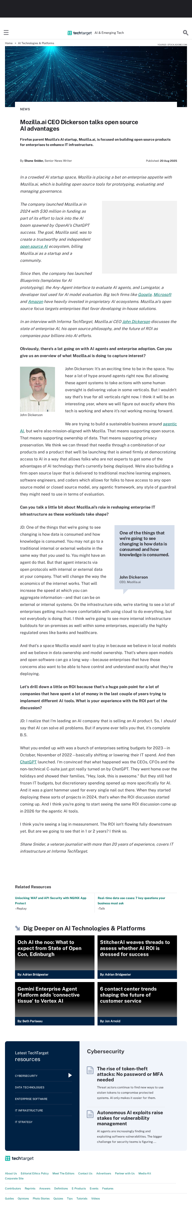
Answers (44, 1188)
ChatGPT (28, 762)
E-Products (79, 1188)
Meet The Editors (63, 1173)
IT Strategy (23, 1121)
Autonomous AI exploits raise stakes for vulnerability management (130, 1118)
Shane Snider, (34, 161)
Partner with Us (125, 1173)
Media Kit (144, 1173)
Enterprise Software (31, 1098)
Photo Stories (41, 1198)
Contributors (13, 1188)
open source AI (34, 246)
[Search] (186, 33)
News (25, 109)
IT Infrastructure (29, 1110)
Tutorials (82, 1198)
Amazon (35, 301)
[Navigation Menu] (6, 33)
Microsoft (162, 294)
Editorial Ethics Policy (35, 1173)
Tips (70, 1198)
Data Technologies (29, 1087)
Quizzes (58, 1198)
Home (8, 43)
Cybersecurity (26, 1075)
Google (145, 294)
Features (108, 1188)
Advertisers (103, 1173)
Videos (95, 1198)
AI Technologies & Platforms (36, 43)
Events (94, 1188)
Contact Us (85, 1173)
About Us (11, 1173)
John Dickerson (136, 321)
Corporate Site (14, 1178)
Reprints (30, 1188)
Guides (9, 1198)
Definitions (61, 1188)
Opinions (23, 1198)
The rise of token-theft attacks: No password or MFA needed (130, 1074)
